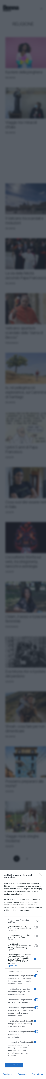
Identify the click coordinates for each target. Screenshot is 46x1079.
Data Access (23, 1074)
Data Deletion (8, 1074)
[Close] (41, 875)
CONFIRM (14, 1065)
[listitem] (23, 921)
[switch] (36, 927)
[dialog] (23, 974)
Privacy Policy (37, 1074)
